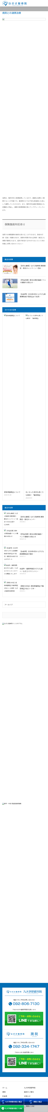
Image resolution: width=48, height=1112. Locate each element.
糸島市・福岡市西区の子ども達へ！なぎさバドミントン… (31, 569)
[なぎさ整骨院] (14, 3)
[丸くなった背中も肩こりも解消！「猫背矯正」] (35, 401)
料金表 (4, 1096)
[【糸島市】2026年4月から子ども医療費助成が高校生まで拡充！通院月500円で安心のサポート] (9, 297)
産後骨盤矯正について (12, 492)
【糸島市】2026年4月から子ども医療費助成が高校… (32, 552)
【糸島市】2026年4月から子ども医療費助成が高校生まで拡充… (33, 295)
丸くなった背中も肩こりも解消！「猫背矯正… (35, 493)
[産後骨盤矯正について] (13, 401)
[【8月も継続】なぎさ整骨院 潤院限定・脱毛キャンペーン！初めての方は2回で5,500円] (9, 269)
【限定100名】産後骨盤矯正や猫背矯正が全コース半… (32, 587)
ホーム (4, 1088)
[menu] (44, 3)
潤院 (4, 1092)
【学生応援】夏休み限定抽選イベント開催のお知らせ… (33, 281)
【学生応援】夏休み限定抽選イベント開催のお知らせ (31, 535)
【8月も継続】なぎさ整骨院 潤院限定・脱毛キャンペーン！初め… (33, 266)
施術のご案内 (29, 1092)
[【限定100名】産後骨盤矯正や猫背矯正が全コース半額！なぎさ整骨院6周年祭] (11, 588)
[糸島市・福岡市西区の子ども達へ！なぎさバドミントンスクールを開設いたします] (11, 571)
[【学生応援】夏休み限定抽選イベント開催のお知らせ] (9, 283)
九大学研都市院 (29, 1088)
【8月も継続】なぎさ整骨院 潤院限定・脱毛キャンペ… (32, 518)
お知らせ (27, 1096)
